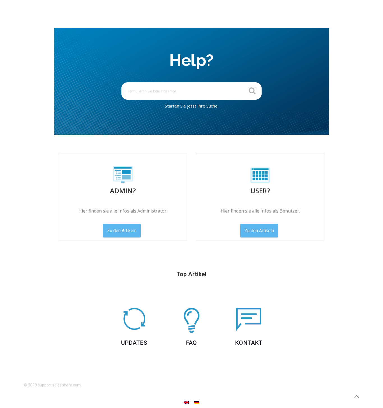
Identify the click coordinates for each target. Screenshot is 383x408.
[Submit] (252, 90)
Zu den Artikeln (122, 230)
